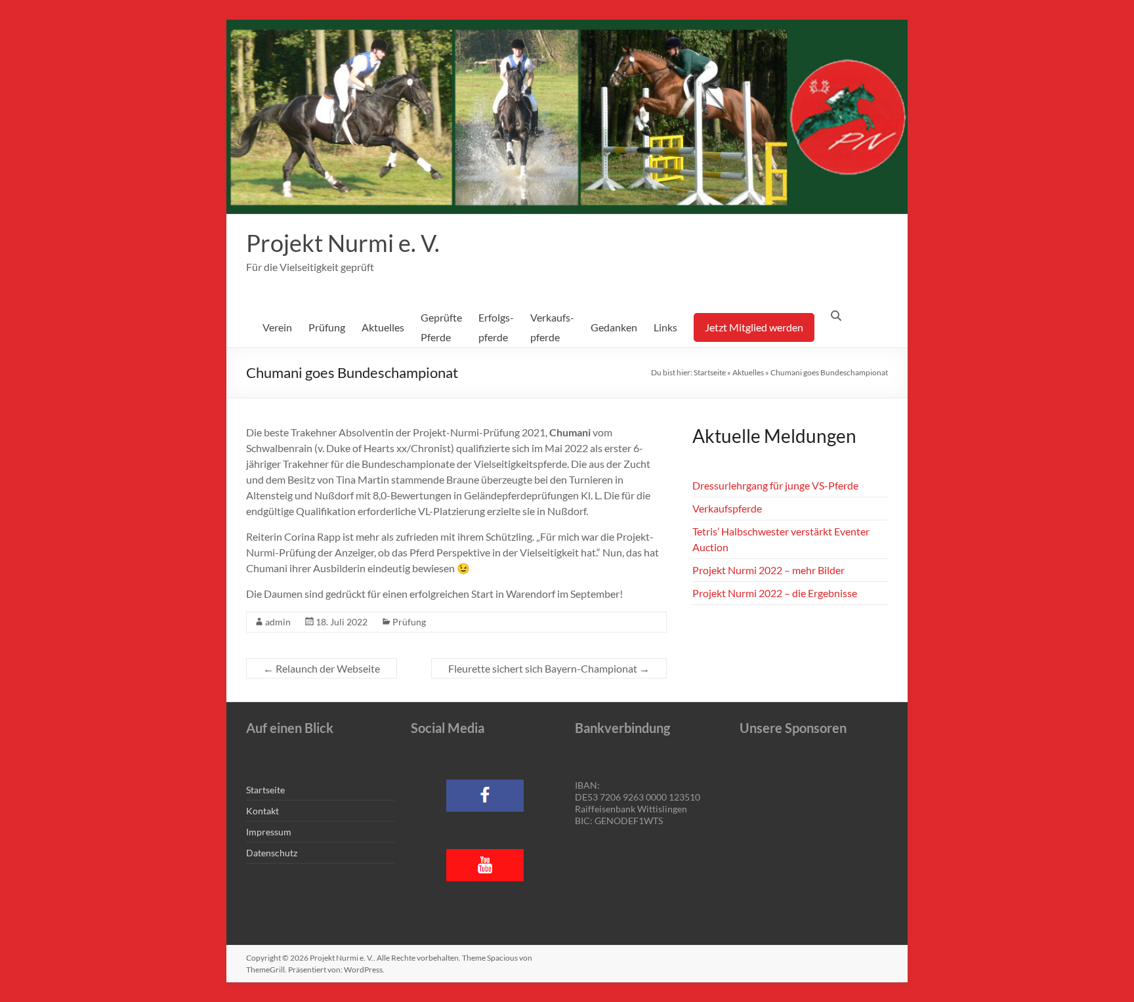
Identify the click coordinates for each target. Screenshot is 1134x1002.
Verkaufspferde (727, 508)
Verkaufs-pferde (552, 327)
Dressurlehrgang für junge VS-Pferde (775, 485)
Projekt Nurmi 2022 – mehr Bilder (768, 570)
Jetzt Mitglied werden (754, 327)
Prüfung (326, 327)
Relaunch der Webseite (321, 668)
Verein (277, 327)
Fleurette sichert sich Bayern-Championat (549, 668)
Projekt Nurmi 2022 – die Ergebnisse (774, 593)
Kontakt (262, 810)
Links (665, 327)
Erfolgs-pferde (496, 327)
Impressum (268, 831)
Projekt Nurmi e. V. (343, 242)
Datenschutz (271, 852)
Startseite (710, 372)
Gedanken (614, 327)
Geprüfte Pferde (441, 327)
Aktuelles (383, 327)
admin (278, 621)
